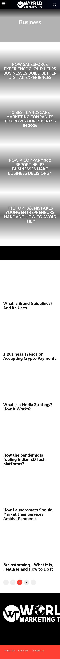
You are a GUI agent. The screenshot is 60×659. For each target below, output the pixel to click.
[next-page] (33, 582)
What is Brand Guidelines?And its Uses (27, 306)
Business (9, 30)
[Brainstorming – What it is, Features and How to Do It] (30, 544)
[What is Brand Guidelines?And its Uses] (30, 282)
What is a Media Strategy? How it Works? (27, 407)
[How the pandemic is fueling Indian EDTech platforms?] (30, 434)
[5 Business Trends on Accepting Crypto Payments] (30, 333)
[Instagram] (33, 633)
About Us (10, 651)
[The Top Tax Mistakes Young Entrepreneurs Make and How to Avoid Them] (30, 216)
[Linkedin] (39, 633)
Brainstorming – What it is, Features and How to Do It (28, 567)
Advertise (23, 651)
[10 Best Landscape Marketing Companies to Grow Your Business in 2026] (30, 121)
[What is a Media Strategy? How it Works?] (30, 383)
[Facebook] (21, 633)
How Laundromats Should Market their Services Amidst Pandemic (27, 514)
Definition (23, 30)
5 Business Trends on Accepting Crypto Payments (29, 356)
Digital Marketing (42, 30)
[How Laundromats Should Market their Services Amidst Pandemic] (30, 489)
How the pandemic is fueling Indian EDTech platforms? (24, 460)
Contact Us (38, 651)
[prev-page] (6, 582)
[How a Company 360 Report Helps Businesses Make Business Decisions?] (30, 169)
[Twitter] (27, 633)
